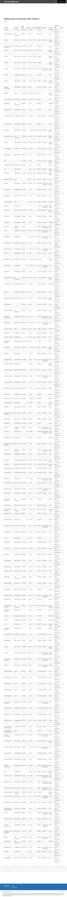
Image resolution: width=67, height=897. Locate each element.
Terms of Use (22, 891)
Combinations (61, 1)
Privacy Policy (15, 891)
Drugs (55, 1)
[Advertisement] (33, 9)
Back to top (62, 891)
